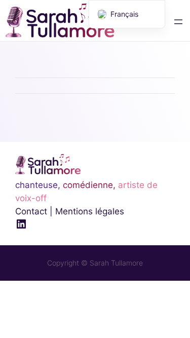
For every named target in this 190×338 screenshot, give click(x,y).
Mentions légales (89, 211)
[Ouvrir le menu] (178, 22)
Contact (31, 211)
